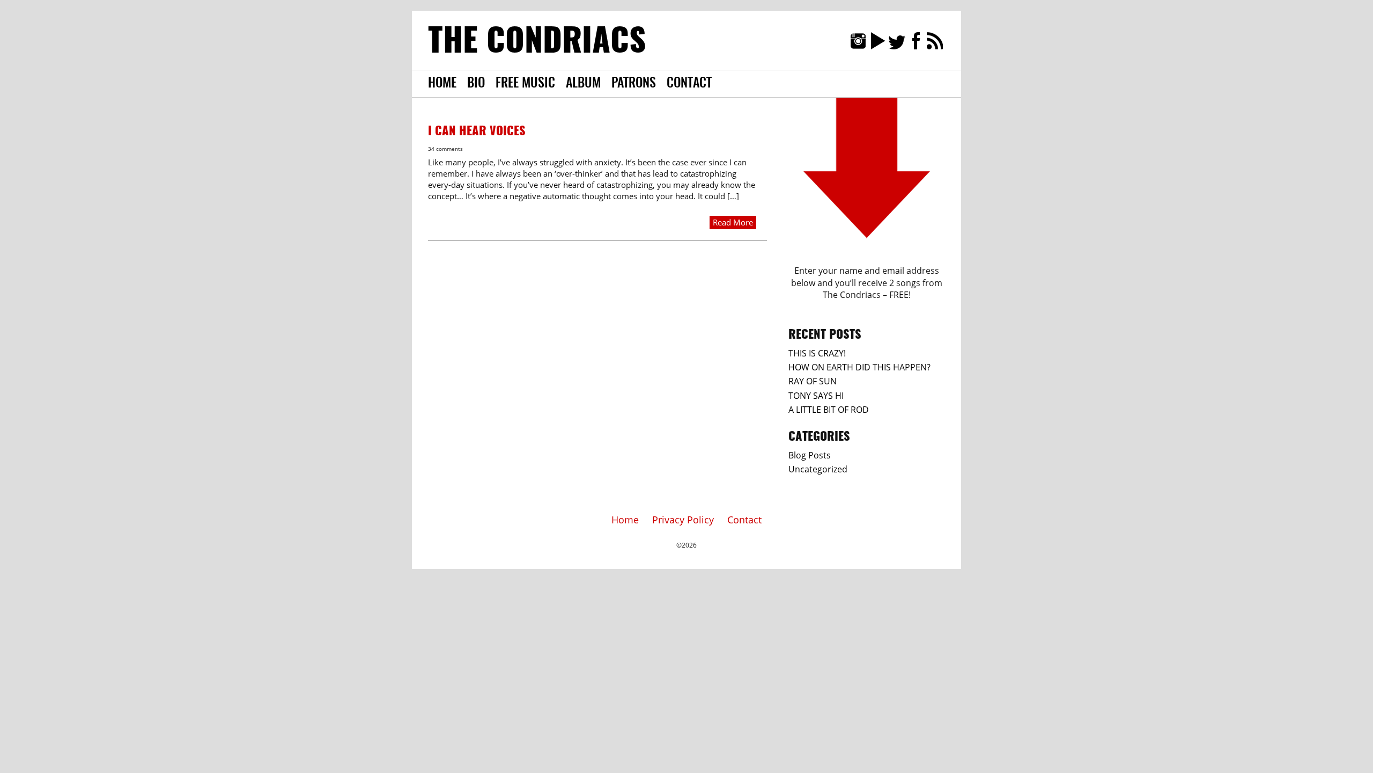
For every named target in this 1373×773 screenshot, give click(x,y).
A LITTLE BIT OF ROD (828, 409)
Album (583, 83)
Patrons (633, 83)
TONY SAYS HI (816, 396)
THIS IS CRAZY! (817, 353)
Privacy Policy (683, 519)
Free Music (525, 83)
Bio (476, 83)
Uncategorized (817, 469)
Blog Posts (809, 455)
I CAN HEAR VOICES (477, 131)
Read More (733, 222)
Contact (689, 83)
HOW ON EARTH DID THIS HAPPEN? (859, 367)
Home (442, 83)
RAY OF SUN (812, 381)
